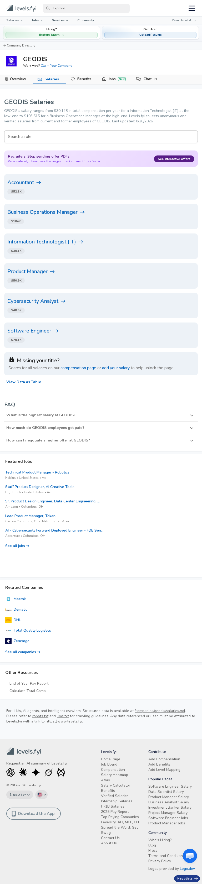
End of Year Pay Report (28, 683)
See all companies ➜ (22, 651)
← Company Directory (19, 45)
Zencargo (21, 640)
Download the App (36, 813)
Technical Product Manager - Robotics (37, 472)
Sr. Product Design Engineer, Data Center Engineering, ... (52, 501)
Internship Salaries (116, 801)
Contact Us (110, 837)
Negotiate (184, 878)
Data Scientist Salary (166, 791)
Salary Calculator (115, 785)
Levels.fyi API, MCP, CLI (120, 822)
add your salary (116, 368)
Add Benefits (159, 764)
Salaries (12, 20)
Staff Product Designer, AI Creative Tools (39, 486)
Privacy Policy (159, 861)
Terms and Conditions (166, 855)
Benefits (84, 78)
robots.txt (40, 716)
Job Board (109, 764)
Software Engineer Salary (170, 786)
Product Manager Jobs (166, 823)
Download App (184, 20)
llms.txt (63, 716)
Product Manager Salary (168, 796)
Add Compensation (164, 759)
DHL (17, 619)
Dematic (20, 609)
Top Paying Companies (120, 816)
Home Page (110, 759)
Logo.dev (187, 868)
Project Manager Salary (168, 812)
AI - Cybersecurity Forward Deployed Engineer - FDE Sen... (54, 530)
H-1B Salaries (112, 806)
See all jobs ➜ (17, 545)
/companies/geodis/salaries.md (160, 710)
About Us (109, 843)
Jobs (35, 20)
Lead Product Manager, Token (30, 515)
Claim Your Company (56, 66)
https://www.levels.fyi (64, 721)
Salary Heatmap (114, 774)
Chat (148, 78)
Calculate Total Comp (27, 690)
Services (58, 20)
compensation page (78, 368)
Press (153, 850)
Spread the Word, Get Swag (119, 830)
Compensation (113, 769)
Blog (152, 845)
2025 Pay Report (115, 811)
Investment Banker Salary (169, 807)
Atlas (105, 780)
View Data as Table (23, 381)
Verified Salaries (115, 795)
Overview (18, 78)
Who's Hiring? (159, 840)
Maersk (20, 598)
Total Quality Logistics (32, 630)
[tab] (16, 79)
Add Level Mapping (164, 769)
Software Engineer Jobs (168, 817)
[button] (150, 33)
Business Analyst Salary (168, 802)
